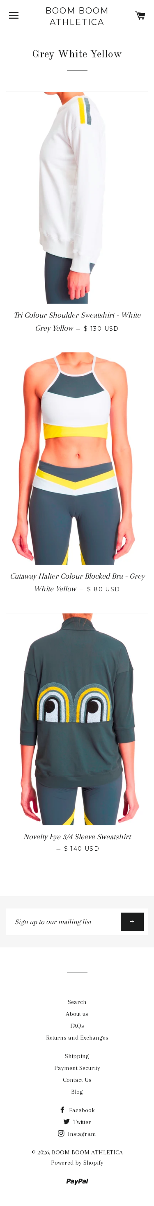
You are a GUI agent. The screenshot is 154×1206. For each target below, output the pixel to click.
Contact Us (77, 1079)
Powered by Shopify (77, 1162)
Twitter (81, 1122)
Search (77, 1002)
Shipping (77, 1056)
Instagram (81, 1134)
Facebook (81, 1110)
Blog (77, 1091)
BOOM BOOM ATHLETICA (77, 16)
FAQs (77, 1025)
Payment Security (77, 1068)
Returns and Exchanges (77, 1037)
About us (77, 1013)
